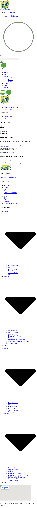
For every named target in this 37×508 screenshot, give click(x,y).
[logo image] (5, 104)
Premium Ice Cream (14, 336)
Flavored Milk (12, 269)
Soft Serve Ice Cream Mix (16, 340)
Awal (10, 78)
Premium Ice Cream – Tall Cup (18, 338)
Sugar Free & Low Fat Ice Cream (19, 341)
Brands (6, 76)
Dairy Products (13, 265)
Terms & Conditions (10, 193)
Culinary (11, 274)
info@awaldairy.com (11, 16)
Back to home (4, 147)
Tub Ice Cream (13, 343)
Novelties (11, 334)
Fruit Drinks (12, 271)
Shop (6, 83)
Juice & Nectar (13, 273)
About (6, 74)
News (6, 85)
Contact (6, 87)
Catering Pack (12, 330)
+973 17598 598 (9, 12)
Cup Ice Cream (13, 332)
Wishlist (6, 185)
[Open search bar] (1, 57)
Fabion (10, 80)
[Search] (1, 61)
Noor (10, 81)
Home (6, 72)
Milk (9, 267)
